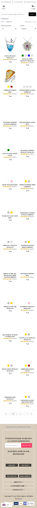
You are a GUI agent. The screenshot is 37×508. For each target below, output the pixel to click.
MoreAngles (21, 496)
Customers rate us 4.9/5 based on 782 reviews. (18, 427)
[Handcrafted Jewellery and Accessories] (18, 7)
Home (2, 21)
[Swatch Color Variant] (23, 56)
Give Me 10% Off (26, 445)
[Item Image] (10, 45)
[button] (7, 59)
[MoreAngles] (18, 433)
